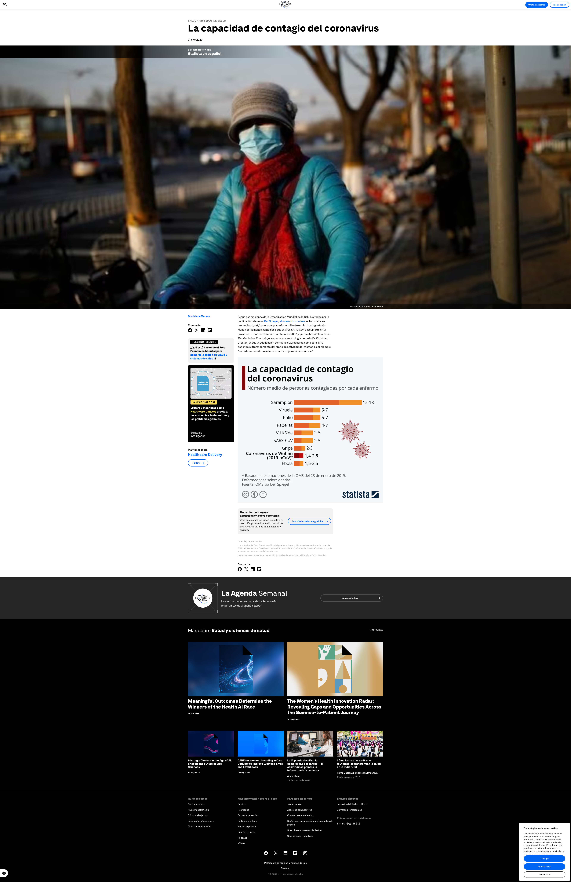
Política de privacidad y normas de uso (285, 862)
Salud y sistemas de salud (207, 20)
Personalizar (544, 874)
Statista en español (204, 53)
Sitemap (285, 868)
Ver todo (376, 630)
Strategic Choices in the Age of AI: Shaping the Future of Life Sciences (210, 763)
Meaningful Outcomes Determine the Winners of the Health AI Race (230, 704)
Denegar (545, 858)
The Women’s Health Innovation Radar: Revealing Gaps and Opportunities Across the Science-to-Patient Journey (334, 706)
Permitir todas (544, 866)
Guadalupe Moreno (199, 316)
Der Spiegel (271, 321)
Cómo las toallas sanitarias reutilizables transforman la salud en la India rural (359, 763)
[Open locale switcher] (4, 873)
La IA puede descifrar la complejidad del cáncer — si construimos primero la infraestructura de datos (305, 765)
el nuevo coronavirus (292, 321)
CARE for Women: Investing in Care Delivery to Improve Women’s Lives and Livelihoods (260, 763)
